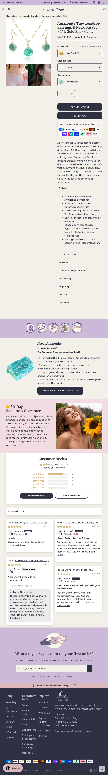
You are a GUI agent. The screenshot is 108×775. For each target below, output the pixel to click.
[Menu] (3, 9)
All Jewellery (11, 16)
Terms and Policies (54, 770)
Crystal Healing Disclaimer (44, 722)
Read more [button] (16, 618)
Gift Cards (44, 730)
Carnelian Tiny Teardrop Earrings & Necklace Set (74, 571)
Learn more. (95, 708)
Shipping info (29, 729)
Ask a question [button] (71, 495)
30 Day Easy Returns (13, 2)
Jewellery (11, 702)
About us (43, 702)
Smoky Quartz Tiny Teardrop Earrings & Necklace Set (27, 524)
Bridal (9, 727)
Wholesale (44, 713)
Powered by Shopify (29, 770)
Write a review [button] (36, 495)
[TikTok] (103, 2)
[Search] (9, 9)
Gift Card (11, 732)
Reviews (10, 737)
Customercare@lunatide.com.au (73, 731)
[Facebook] (94, 2)
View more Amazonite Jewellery (60, 390)
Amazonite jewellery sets (54, 16)
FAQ (24, 724)
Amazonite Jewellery (30, 16)
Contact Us (28, 752)
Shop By (10, 721)
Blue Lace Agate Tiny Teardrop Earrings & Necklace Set (28, 562)
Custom (10, 716)
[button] (82, 37)
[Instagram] (99, 2)
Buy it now (79, 115)
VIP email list (29, 719)
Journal (42, 707)
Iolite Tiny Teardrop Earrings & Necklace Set (77, 524)
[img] (14, 526)
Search (26, 705)
